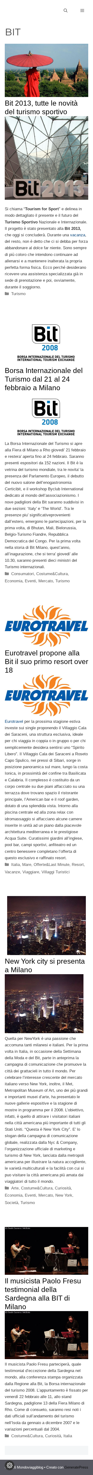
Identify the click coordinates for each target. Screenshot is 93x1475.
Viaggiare (30, 872)
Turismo (18, 294)
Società (11, 1202)
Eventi (30, 581)
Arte (15, 1188)
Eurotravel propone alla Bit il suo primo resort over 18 (46, 661)
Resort (78, 864)
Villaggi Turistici (55, 872)
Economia (13, 581)
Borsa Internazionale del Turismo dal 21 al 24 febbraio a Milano (44, 379)
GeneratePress (76, 1467)
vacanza (77, 235)
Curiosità (63, 1188)
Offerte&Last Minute (51, 864)
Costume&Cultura (52, 574)
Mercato (45, 581)
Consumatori (22, 574)
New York (63, 1195)
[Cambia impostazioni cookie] (9, 1465)
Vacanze (12, 872)
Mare (26, 864)
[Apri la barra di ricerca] (65, 11)
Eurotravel (14, 721)
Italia (15, 864)
